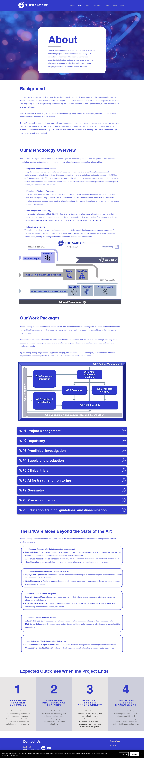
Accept (134, 754)
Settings (124, 754)
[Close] (141, 754)
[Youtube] (49, 748)
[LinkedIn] (43, 748)
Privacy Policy (13, 755)
